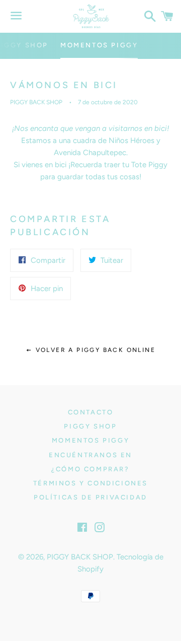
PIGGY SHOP (90, 426)
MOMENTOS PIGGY (99, 45)
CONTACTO (91, 412)
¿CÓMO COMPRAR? (90, 469)
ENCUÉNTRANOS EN (90, 455)
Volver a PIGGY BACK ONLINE (94, 349)
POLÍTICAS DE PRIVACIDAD (90, 497)
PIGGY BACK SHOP (80, 556)
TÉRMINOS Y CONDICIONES (90, 483)
